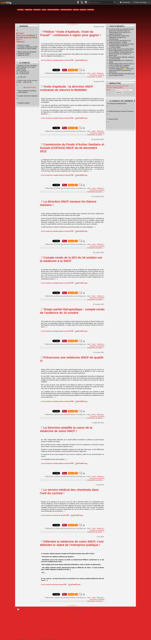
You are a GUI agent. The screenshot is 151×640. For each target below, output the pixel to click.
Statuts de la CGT (23, 55)
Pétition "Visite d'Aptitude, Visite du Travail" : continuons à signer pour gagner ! (70, 33)
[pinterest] (85, 2)
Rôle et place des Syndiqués (27, 52)
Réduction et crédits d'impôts (27, 48)
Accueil (20, 9)
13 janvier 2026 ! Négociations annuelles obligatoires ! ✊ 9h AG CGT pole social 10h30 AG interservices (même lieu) (121, 69)
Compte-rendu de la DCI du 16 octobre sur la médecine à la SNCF (71, 259)
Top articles (62, 639)
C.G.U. (92, 639)
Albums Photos (66, 9)
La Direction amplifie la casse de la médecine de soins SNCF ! (66, 429)
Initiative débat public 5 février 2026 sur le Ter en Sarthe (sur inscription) (121, 64)
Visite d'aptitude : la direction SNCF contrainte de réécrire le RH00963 (66, 88)
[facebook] (78, 2)
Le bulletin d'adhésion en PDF (27, 47)
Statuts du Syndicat (24, 53)
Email (108, 90)
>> (77, 24)
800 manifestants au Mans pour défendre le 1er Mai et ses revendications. (119, 37)
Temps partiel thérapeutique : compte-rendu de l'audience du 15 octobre (72, 311)
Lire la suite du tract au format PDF (54, 584)
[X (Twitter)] (81, 2)
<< (68, 24)
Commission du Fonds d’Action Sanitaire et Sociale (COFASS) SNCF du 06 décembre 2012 (72, 148)
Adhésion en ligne (23, 45)
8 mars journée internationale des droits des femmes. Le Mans (120, 41)
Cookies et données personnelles (107, 639)
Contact (70, 639)
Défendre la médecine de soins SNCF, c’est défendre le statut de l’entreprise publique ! (71, 543)
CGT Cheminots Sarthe (34, 639)
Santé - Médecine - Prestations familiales (97, 74)
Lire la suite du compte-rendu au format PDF (57, 60)
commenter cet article (94, 77)
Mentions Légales (24, 103)
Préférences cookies (127, 639)
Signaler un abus (81, 639)
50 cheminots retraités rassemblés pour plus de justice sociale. (121, 74)
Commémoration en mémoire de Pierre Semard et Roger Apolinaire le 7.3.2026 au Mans (121, 45)
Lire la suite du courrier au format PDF (55, 515)
